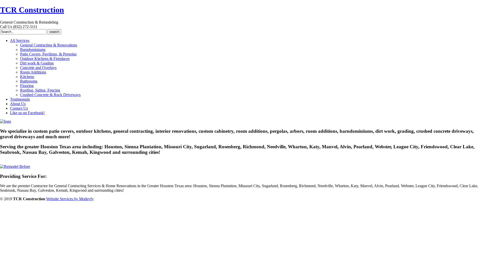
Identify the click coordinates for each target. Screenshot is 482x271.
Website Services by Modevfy (70, 199)
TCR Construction (32, 9)
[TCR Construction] (5, 121)
